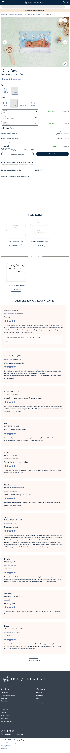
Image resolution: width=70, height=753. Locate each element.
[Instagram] (13, 731)
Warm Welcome (8, 394)
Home (3, 14)
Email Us (20, 734)
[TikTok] (2, 731)
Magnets (5, 92)
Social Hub (39, 695)
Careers (38, 701)
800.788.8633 (8, 734)
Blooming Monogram (9, 313)
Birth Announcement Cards (33, 14)
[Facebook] (8, 731)
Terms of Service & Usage (9, 743)
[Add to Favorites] (61, 20)
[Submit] (67, 6)
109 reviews (17, 79)
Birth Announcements (15, 14)
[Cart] (68, 2)
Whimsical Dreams (8, 359)
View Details (31, 164)
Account (4, 712)
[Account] (64, 2)
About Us (39, 692)
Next (65, 42)
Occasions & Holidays (8, 695)
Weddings (4, 692)
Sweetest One (7, 491)
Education (4, 701)
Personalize (52, 154)
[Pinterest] (10, 731)
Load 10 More (33, 660)
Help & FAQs (5, 718)
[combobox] (35, 6)
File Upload (5, 715)
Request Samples (6, 721)
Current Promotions (42, 704)
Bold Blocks (7, 565)
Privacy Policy (5, 746)
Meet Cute (6, 600)
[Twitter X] (5, 731)
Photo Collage (7, 632)
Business (4, 698)
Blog (37, 698)
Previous (5, 42)
